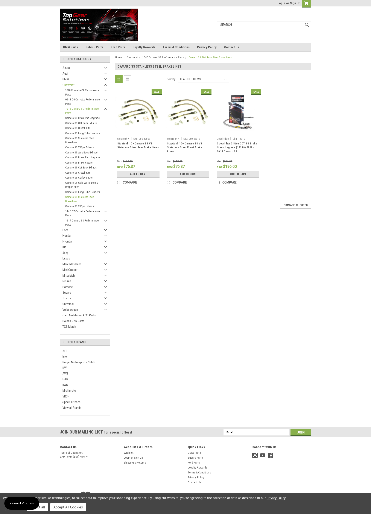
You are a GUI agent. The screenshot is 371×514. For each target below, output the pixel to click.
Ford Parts (118, 47)
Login (281, 3)
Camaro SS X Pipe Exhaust (80, 147)
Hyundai (67, 241)
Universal (68, 304)
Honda (66, 236)
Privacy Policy (207, 47)
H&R (65, 379)
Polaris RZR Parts (73, 321)
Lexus (66, 258)
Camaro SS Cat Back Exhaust (81, 123)
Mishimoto (69, 391)
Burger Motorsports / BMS (78, 362)
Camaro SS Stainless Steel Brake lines (79, 140)
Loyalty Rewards (144, 47)
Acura (66, 68)
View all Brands (71, 408)
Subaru (66, 292)
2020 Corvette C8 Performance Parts (82, 92)
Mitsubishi (68, 275)
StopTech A (123, 138)
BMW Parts (70, 47)
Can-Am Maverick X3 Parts (79, 315)
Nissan (66, 281)
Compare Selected (296, 205)
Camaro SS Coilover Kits (79, 177)
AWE (65, 374)
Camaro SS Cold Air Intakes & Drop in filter (81, 185)
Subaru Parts (94, 47)
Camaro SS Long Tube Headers (82, 133)
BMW (65, 79)
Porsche (67, 287)
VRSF (65, 396)
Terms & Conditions (176, 47)
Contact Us (231, 47)
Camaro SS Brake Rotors (79, 162)
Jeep (65, 253)
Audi (65, 74)
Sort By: (171, 79)
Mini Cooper (70, 270)
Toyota (66, 298)
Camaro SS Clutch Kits (77, 128)
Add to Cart (138, 174)
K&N (65, 385)
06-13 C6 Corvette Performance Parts (82, 101)
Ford (65, 230)
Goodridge (223, 138)
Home (118, 57)
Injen (65, 356)
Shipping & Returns (135, 462)
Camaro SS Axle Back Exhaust (81, 152)
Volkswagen (70, 310)
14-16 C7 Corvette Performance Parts (82, 213)
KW (64, 368)
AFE (64, 351)
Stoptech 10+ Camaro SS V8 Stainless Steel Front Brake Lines (184, 147)
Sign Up (295, 3)
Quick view (138, 132)
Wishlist (129, 452)
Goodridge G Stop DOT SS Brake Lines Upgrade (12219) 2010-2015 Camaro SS (237, 147)
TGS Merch (69, 327)
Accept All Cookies (68, 507)
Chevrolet (68, 85)
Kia (64, 247)
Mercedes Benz (72, 264)
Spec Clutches (71, 402)
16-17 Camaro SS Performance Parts (82, 222)
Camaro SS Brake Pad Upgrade (82, 118)
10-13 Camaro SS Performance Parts (82, 111)
